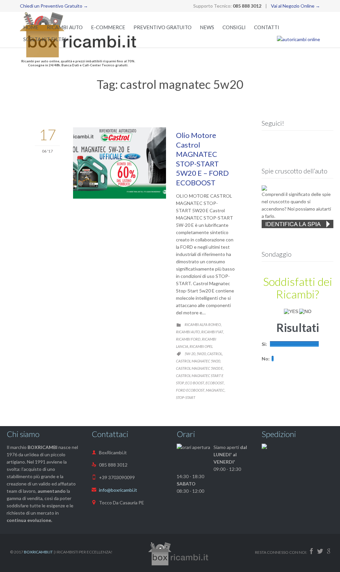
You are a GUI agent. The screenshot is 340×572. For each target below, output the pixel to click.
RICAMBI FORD (188, 339)
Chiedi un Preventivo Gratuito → (54, 6)
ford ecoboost (190, 390)
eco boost (194, 383)
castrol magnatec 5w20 (198, 361)
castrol (214, 353)
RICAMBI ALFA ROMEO (203, 324)
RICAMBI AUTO (188, 332)
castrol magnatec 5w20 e (199, 368)
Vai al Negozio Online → (295, 6)
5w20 (201, 353)
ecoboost (215, 383)
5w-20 (190, 353)
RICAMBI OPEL (201, 346)
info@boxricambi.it (114, 490)
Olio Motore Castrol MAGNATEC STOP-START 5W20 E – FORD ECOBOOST (202, 159)
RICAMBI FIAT (212, 332)
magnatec (215, 390)
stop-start (185, 397)
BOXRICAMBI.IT (38, 551)
